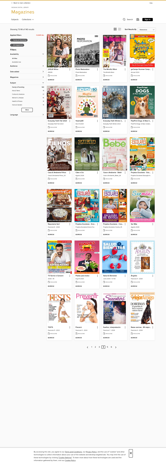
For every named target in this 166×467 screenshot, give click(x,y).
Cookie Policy (70, 460)
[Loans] (137, 20)
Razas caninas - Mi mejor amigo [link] (141, 327)
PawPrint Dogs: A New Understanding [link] (141, 121)
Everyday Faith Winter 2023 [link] (113, 121)
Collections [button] (27, 19)
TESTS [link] (50, 327)
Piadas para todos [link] (82, 276)
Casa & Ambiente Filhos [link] (57, 173)
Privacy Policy (91, 452)
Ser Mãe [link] (134, 224)
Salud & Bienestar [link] (110, 276)
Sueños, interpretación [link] (112, 327)
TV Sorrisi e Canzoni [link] (55, 276)
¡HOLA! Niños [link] (53, 69)
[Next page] (116, 347)
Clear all (40, 35)
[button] (127, 20)
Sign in (148, 19)
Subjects (15, 19)
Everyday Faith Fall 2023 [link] (57, 121)
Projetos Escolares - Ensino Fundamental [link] (86, 224)
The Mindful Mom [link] (110, 69)
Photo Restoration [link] (82, 69)
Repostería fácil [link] (54, 224)
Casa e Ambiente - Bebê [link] (112, 173)
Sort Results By (130, 29)
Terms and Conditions (73, 452)
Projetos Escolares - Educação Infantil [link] (141, 173)
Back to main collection (21, 3)
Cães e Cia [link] (80, 173)
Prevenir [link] (79, 327)
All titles (14, 58)
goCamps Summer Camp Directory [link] (141, 69)
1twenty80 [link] (79, 121)
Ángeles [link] (134, 276)
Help (151, 3)
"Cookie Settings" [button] (65, 457)
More (27, 110)
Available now (16, 62)
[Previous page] (87, 347)
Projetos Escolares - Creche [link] (113, 224)
